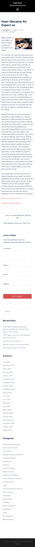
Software (6, 502)
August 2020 (7, 393)
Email (5, 274)
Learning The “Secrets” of (12, 341)
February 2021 (8, 372)
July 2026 (6, 362)
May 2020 (6, 403)
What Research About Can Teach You (17, 223)
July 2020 (6, 396)
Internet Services (9, 482)
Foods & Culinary (9, 468)
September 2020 (9, 389)
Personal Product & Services (13, 489)
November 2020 (8, 382)
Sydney (17, 544)
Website (6, 284)
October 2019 (8, 427)
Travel (5, 513)
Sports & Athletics (9, 506)
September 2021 (8, 365)
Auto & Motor (7, 451)
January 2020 (8, 416)
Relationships (7, 499)
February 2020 (8, 413)
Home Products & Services (12, 478)
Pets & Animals (8, 492)
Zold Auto (17, 3)
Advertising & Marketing (11, 444)
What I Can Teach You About (11, 198)
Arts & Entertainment (10, 448)
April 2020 (6, 406)
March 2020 (7, 410)
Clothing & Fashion (8, 32)
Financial (6, 465)
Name (6, 265)
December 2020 (8, 379)
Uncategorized (8, 516)
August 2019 (7, 430)
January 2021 (7, 376)
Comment (7, 248)
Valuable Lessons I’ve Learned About (16, 344)
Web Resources (8, 519)
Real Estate (7, 495)
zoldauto (7, 30)
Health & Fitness (8, 472)
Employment (7, 461)
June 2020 (6, 399)
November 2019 (8, 423)
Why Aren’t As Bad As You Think (14, 348)
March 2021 (7, 369)
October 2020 (8, 386)
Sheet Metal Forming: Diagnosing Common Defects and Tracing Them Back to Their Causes (15, 329)
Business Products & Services (13, 455)
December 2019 (8, 420)
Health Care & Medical (11, 475)
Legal (5, 485)
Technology (7, 509)
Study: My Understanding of (11, 203)
